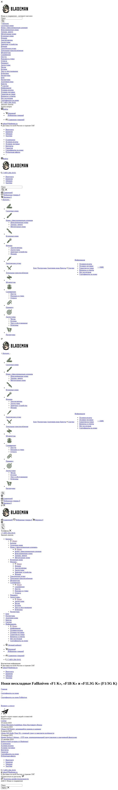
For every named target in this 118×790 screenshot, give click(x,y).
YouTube (9, 136)
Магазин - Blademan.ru (10, 783)
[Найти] (3, 21)
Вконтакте (10, 130)
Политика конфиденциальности (16, 779)
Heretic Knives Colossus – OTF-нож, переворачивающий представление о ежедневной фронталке (39, 737)
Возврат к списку (8, 706)
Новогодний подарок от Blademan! (14, 741)
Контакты (5, 750)
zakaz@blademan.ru (10, 124)
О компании (6, 744)
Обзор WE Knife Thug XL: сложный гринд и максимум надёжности (27, 733)
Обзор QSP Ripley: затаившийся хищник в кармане (21, 729)
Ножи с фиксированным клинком (28, 551)
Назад (14, 541)
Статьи (3, 721)
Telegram (9, 134)
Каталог (13, 543)
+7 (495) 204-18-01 (8, 102)
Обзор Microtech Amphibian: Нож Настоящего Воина (21, 725)
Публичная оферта (8, 756)
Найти (4, 788)
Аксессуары (19, 601)
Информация (15, 628)
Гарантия (4, 752)
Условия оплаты (7, 746)
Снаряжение (20, 587)
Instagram (9, 132)
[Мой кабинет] (2, 496)
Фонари (18, 566)
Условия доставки (8, 748)
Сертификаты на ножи (10, 754)
